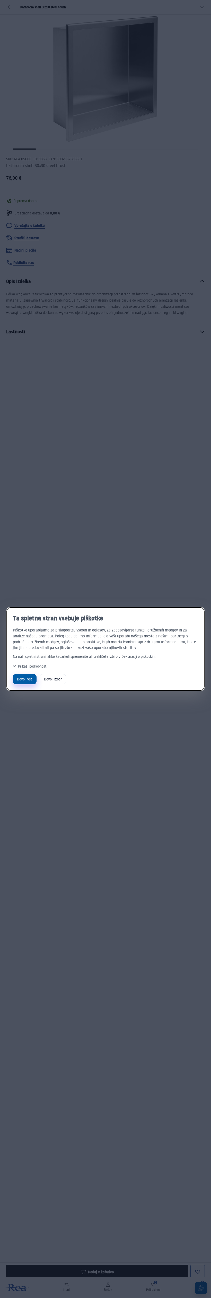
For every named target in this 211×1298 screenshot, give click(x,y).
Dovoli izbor (53, 679)
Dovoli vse (24, 679)
